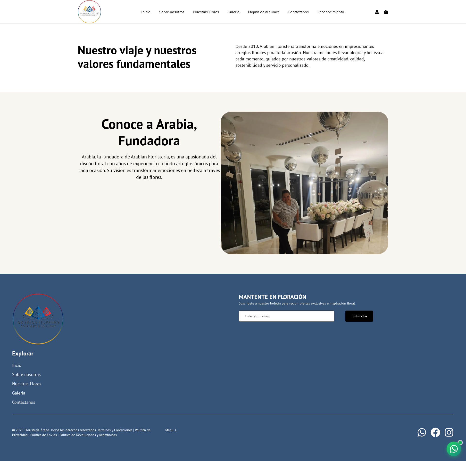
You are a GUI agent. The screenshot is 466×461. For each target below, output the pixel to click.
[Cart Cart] (386, 12)
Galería (233, 11)
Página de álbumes (264, 11)
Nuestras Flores (206, 11)
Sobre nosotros (171, 11)
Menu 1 (170, 430)
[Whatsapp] (422, 432)
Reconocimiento (330, 11)
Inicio (145, 11)
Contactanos (298, 11)
